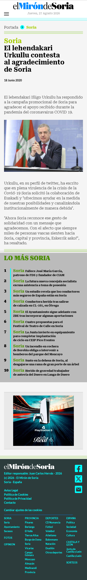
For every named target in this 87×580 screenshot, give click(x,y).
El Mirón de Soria (43, 6)
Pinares (29, 522)
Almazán (29, 563)
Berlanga (29, 526)
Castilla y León (73, 543)
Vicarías (29, 548)
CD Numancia (53, 522)
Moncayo (30, 559)
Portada (11, 27)
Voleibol (50, 531)
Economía (71, 531)
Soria (31, 27)
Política (70, 522)
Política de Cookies (16, 494)
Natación (50, 543)
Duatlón (50, 548)
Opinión (9, 544)
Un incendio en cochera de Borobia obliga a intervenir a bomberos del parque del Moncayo (38, 350)
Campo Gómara (29, 554)
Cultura (70, 535)
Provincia (32, 518)
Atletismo (51, 535)
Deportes (52, 518)
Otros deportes (54, 552)
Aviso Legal (11, 490)
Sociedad (71, 526)
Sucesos (8, 531)
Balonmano (52, 539)
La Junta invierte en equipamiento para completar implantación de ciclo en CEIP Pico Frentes (44, 336)
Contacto (10, 502)
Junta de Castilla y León (74, 550)
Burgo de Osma (33, 539)
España (71, 518)
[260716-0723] (43, 420)
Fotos (8, 537)
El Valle (29, 531)
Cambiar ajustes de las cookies (23, 510)
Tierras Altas (31, 535)
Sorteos (71, 562)
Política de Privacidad (18, 498)
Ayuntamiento (12, 526)
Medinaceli (31, 568)
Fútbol (49, 526)
